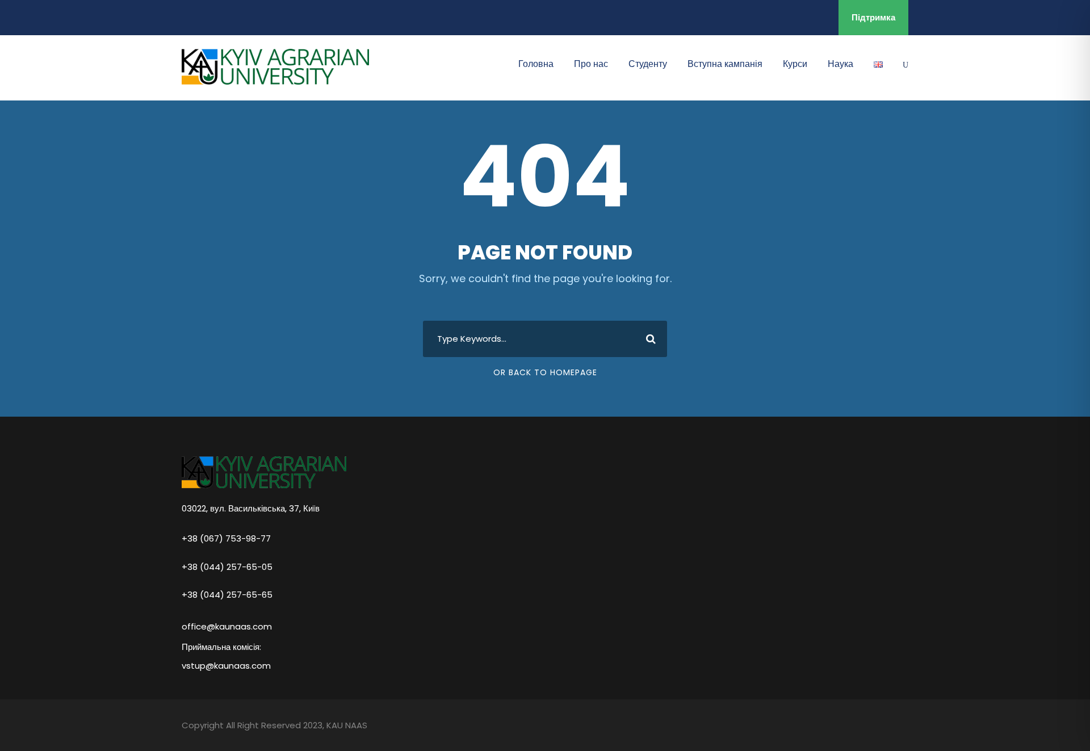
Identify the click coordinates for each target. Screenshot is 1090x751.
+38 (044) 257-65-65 (227, 594)
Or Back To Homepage (545, 372)
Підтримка (873, 17)
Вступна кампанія (724, 63)
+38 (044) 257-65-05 (227, 566)
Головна (536, 63)
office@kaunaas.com (227, 626)
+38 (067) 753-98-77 (226, 538)
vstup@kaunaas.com (226, 666)
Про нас (591, 63)
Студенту (647, 63)
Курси (795, 63)
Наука (840, 63)
